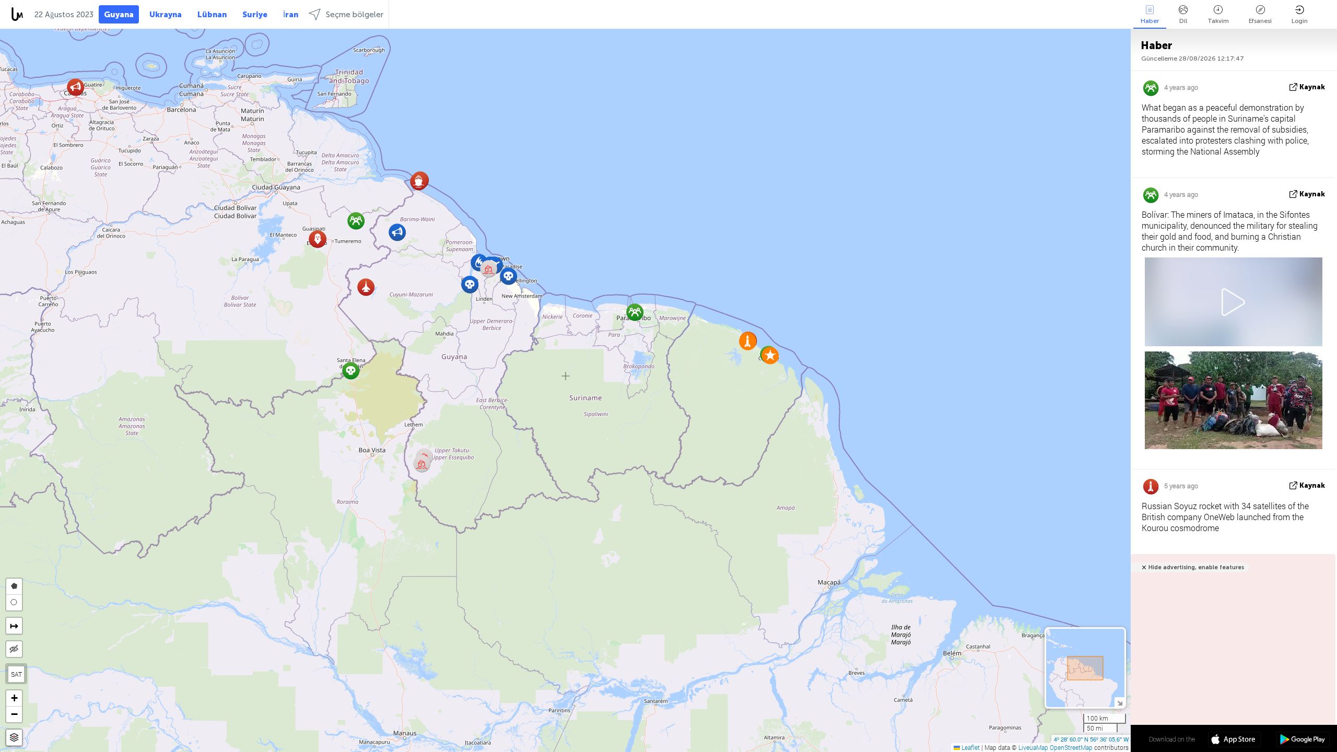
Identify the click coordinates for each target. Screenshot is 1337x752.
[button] (508, 276)
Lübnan (212, 14)
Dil (1183, 21)
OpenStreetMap (1071, 747)
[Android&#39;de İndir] (1302, 740)
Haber (1150, 21)
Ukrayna (165, 14)
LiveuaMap (1033, 747)
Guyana (119, 14)
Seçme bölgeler (354, 14)
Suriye (254, 14)
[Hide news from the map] (14, 649)
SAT (16, 674)
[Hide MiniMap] (1119, 702)
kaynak (1312, 87)
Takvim (1218, 21)
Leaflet (970, 747)
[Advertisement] (1231, 663)
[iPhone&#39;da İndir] (1234, 740)
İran (290, 14)
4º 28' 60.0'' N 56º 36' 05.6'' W (1091, 739)
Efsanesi (1260, 21)
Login (1300, 21)
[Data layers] (14, 738)
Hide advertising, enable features (1196, 567)
